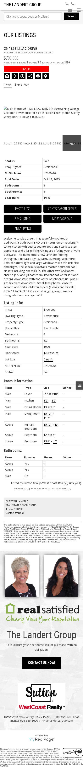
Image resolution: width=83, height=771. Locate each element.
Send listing (22, 218)
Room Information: (19, 380)
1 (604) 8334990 (14, 509)
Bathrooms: (13, 450)
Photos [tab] (18, 85)
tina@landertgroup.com (57, 720)
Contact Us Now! (41, 662)
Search (71, 16)
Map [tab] (26, 85)
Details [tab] (8, 85)
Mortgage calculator (62, 218)
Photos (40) (22, 208)
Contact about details (62, 208)
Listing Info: (13, 302)
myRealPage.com (42, 739)
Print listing (23, 228)
